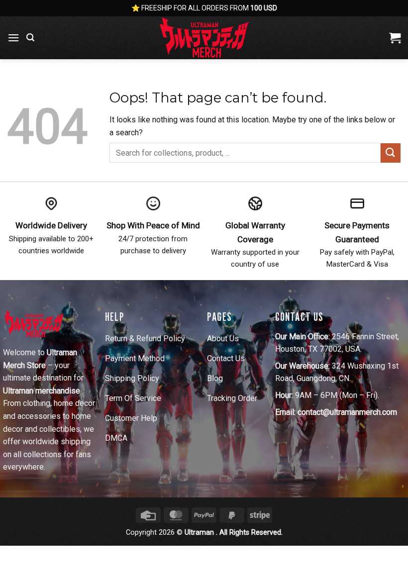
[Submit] (391, 153)
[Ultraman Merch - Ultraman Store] (204, 37)
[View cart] (395, 38)
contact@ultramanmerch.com (347, 412)
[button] (13, 37)
